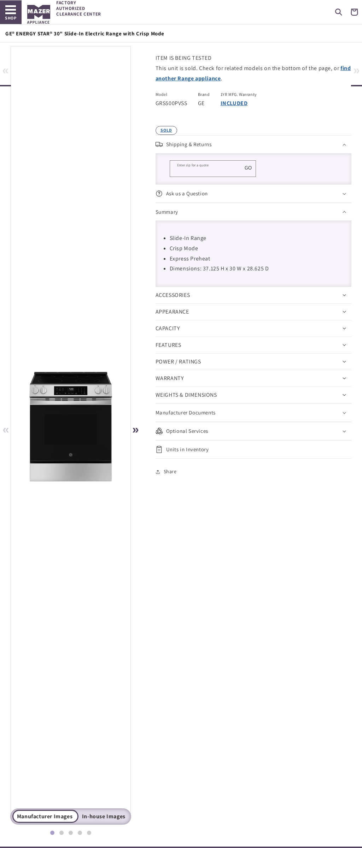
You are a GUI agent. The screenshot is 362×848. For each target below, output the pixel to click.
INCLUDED (234, 103)
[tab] (52, 833)
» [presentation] (356, 69)
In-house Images (103, 816)
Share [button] (170, 471)
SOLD (166, 130)
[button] (338, 12)
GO (248, 168)
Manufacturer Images (44, 816)
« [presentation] (5, 69)
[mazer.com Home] (38, 14)
